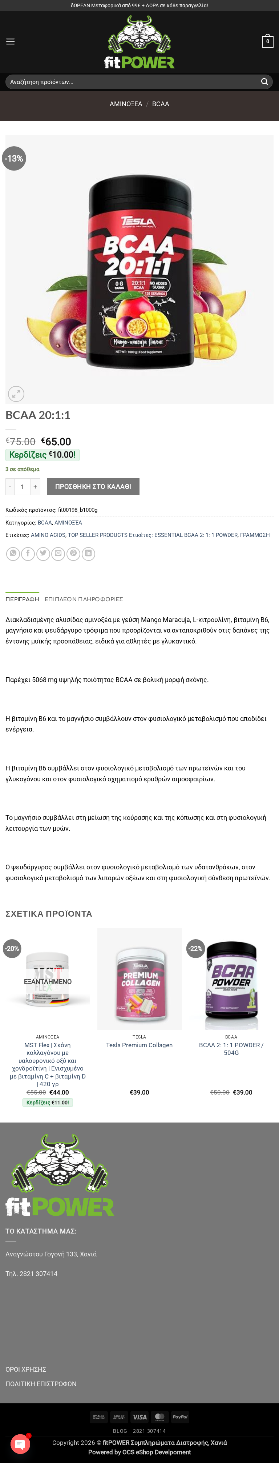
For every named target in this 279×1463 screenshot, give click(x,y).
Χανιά (219, 1442)
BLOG (120, 1431)
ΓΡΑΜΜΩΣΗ (255, 535)
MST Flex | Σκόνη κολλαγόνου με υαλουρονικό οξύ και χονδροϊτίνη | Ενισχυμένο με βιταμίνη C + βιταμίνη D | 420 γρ (48, 1065)
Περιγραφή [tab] (22, 599)
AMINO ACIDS (48, 535)
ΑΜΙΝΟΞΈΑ (126, 104)
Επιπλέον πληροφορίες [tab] (84, 599)
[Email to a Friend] (58, 554)
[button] (10, 42)
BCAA (160, 104)
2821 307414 (149, 1431)
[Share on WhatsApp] (13, 554)
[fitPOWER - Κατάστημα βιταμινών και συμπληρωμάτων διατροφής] (139, 41)
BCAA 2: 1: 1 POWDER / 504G (231, 1049)
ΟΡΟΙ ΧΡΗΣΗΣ (25, 1369)
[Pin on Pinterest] (73, 554)
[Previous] (5, 1024)
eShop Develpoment (163, 1452)
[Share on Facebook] (28, 554)
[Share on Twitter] (43, 554)
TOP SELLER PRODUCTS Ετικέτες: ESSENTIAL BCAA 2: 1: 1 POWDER (153, 535)
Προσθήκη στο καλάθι (93, 486)
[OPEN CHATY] (20, 1444)
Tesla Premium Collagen (139, 1045)
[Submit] (265, 82)
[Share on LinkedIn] (89, 554)
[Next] (273, 1024)
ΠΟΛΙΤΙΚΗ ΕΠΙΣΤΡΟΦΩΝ (41, 1384)
